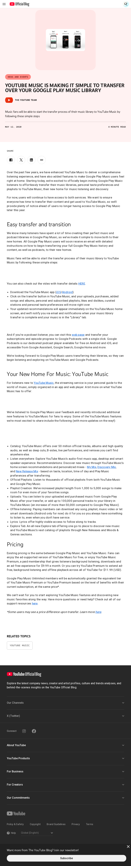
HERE (81, 283)
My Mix (91, 467)
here (35, 603)
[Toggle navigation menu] (4, 4)
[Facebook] (11, 160)
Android (67, 292)
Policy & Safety (15, 824)
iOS (58, 292)
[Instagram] (24, 731)
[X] (21, 160)
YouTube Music (44, 382)
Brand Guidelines (56, 824)
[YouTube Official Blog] (19, 4)
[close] (128, 846)
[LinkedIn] (31, 160)
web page (78, 334)
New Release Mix (27, 471)
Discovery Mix (106, 467)
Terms (89, 824)
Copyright (35, 824)
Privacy (76, 824)
